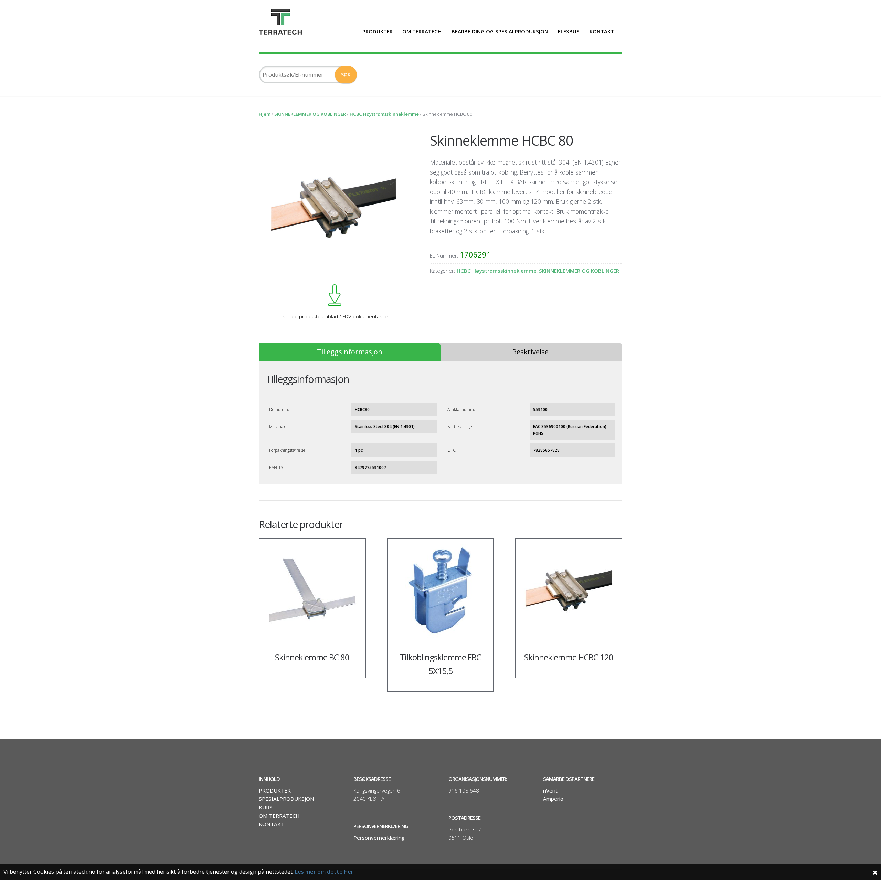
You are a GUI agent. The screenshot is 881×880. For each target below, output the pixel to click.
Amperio (553, 798)
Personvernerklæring (379, 837)
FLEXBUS (569, 31)
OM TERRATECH (422, 31)
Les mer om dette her (324, 872)
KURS (266, 807)
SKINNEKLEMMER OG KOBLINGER (310, 114)
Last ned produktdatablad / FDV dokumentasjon (333, 316)
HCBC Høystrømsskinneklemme (384, 114)
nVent (550, 790)
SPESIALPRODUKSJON (286, 798)
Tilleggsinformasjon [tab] (349, 351)
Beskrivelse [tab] (530, 351)
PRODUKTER (377, 31)
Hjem (264, 114)
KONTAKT (602, 31)
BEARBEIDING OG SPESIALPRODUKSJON (500, 31)
